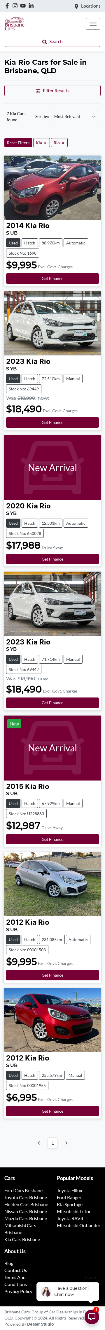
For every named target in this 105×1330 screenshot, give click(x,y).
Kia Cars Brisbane (22, 1239)
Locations (91, 5)
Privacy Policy (18, 1291)
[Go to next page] (66, 1142)
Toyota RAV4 (70, 1218)
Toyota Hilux (69, 1190)
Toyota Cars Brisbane (25, 1197)
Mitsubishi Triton (74, 1211)
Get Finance (52, 278)
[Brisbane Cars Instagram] (16, 5)
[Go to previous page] (39, 1142)
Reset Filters (18, 142)
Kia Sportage (70, 1204)
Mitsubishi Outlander (78, 1225)
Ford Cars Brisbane (23, 1190)
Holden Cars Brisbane (26, 1204)
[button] (93, 24)
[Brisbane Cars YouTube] (24, 5)
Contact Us (15, 1270)
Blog (8, 1263)
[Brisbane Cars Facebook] (8, 5)
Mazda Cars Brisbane (25, 1218)
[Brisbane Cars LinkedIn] (32, 5)
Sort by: (42, 116)
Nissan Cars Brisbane (25, 1211)
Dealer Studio (40, 1324)
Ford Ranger (69, 1197)
